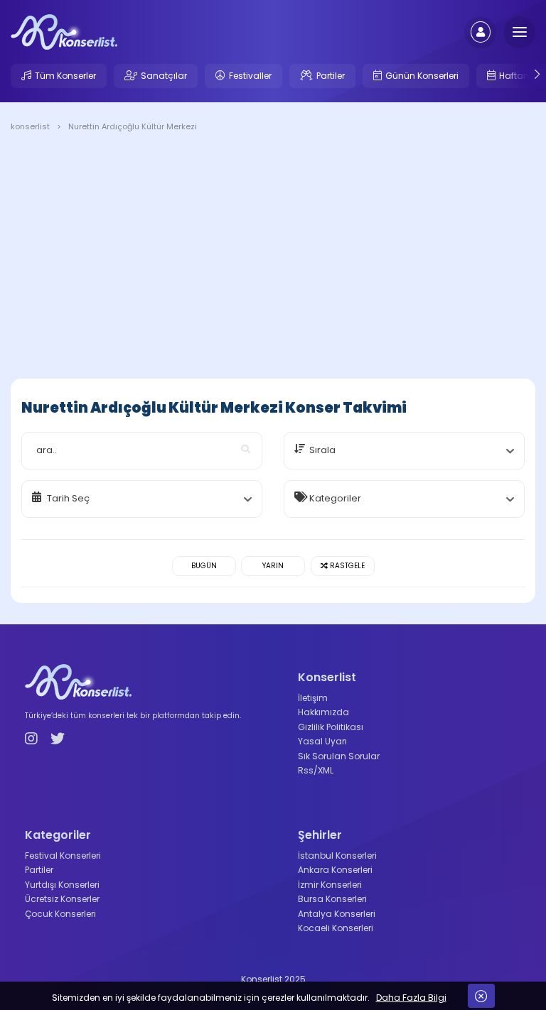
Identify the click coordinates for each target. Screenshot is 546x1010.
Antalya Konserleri (336, 914)
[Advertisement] (273, 257)
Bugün (204, 565)
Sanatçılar (164, 76)
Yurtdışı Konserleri (62, 885)
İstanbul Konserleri (337, 855)
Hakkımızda (323, 712)
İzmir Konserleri (330, 885)
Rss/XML (315, 770)
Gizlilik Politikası (330, 727)
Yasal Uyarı (322, 741)
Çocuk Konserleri (60, 914)
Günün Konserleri (422, 76)
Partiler (330, 76)
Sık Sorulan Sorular (339, 756)
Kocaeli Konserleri (335, 928)
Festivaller (250, 76)
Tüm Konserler (65, 76)
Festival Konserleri (63, 855)
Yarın (273, 565)
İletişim (313, 698)
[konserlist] (64, 31)
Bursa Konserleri (332, 899)
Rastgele (346, 565)
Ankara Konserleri (335, 870)
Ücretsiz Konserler (62, 899)
